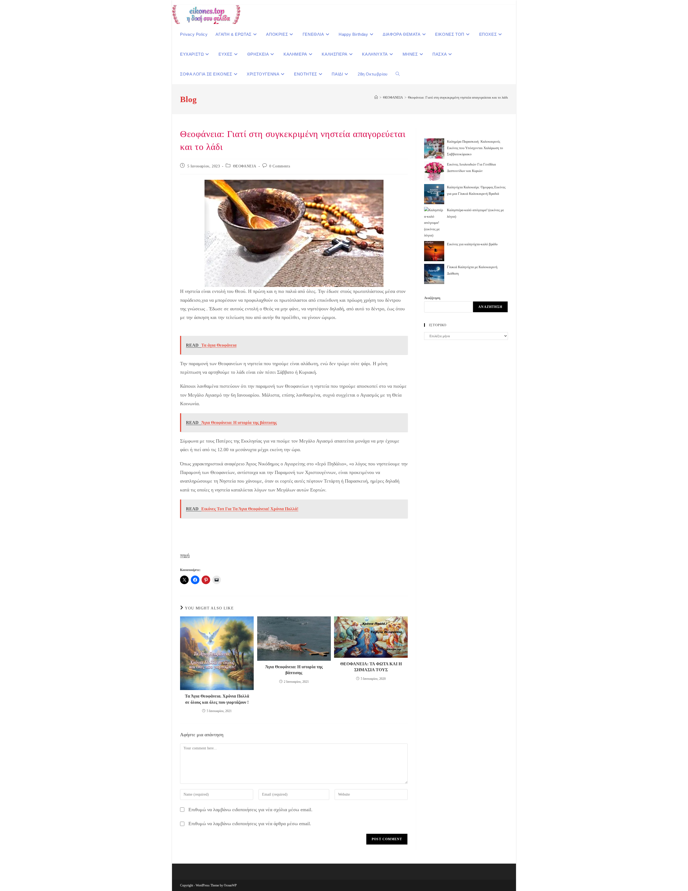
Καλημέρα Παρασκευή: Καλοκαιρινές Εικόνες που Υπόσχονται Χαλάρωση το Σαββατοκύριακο (475, 147)
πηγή (184, 555)
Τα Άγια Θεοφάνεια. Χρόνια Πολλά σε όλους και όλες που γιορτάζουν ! (217, 699)
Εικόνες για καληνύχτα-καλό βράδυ (472, 244)
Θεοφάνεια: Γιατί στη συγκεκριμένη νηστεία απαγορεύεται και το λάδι (458, 97)
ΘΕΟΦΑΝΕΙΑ (244, 166)
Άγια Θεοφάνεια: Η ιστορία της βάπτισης (294, 669)
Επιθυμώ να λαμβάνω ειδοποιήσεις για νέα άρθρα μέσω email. (249, 823)
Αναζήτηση (432, 298)
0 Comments (279, 166)
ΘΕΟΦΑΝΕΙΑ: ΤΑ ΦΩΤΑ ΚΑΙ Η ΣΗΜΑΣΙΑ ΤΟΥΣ (371, 667)
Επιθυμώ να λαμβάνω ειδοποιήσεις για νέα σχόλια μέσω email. (250, 809)
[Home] (376, 97)
